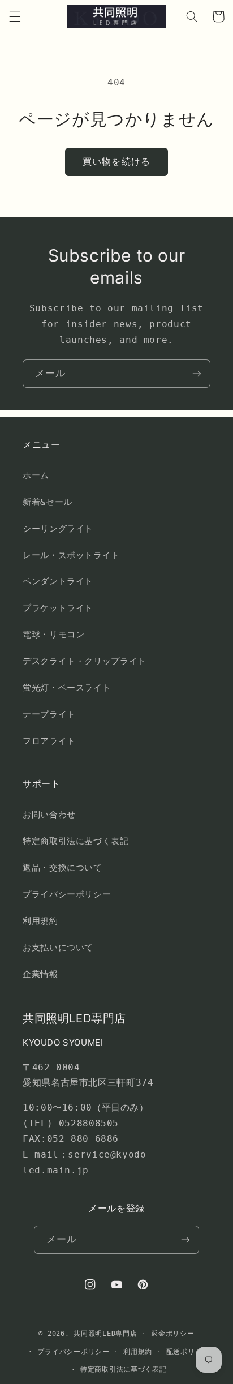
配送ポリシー (187, 1352)
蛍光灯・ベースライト (67, 687)
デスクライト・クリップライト (84, 661)
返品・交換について (62, 867)
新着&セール (47, 502)
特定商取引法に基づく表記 (76, 841)
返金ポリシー (172, 1334)
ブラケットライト (58, 607)
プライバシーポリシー (67, 894)
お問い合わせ (49, 814)
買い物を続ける (116, 161)
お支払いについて (58, 947)
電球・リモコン (53, 634)
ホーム (36, 475)
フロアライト (49, 740)
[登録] (197, 373)
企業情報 (40, 974)
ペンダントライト (58, 581)
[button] (15, 16)
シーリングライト (58, 528)
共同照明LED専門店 (105, 1334)
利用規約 (40, 920)
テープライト (49, 714)
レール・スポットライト (71, 555)
